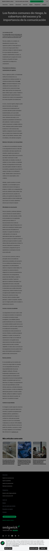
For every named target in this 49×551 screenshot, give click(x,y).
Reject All (43, 548)
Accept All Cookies (34, 548)
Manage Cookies (8, 548)
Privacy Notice (16, 545)
